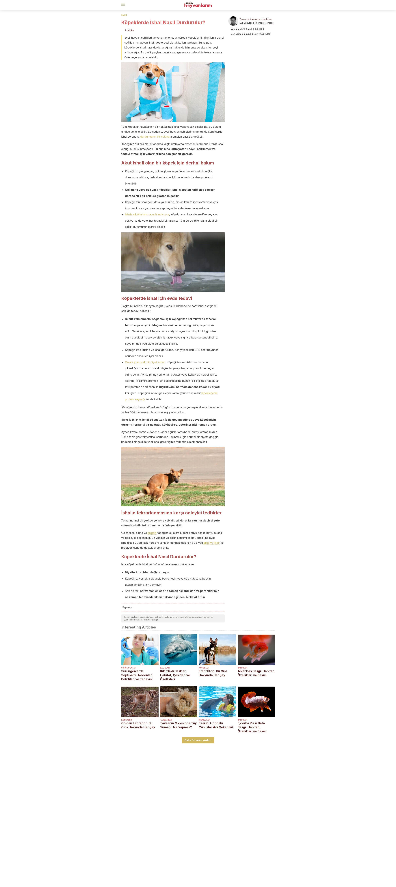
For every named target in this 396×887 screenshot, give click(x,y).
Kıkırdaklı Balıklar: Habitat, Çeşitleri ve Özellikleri (175, 675)
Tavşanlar (166, 720)
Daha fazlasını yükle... (198, 740)
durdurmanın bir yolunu (155, 136)
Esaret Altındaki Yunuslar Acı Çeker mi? (216, 725)
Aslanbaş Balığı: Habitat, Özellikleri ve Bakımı (256, 673)
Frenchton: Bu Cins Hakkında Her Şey (213, 673)
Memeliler (204, 720)
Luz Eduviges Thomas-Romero (256, 22)
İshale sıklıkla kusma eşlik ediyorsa (147, 214)
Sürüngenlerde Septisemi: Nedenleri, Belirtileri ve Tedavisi (137, 675)
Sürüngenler (128, 668)
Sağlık (124, 15)
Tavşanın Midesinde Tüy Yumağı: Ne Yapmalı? (178, 725)
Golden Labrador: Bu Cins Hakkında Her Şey (138, 725)
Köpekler (204, 668)
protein (152, 532)
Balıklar (165, 668)
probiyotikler (212, 542)
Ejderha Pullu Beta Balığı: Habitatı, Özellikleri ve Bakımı (252, 727)
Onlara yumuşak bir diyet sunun (145, 362)
